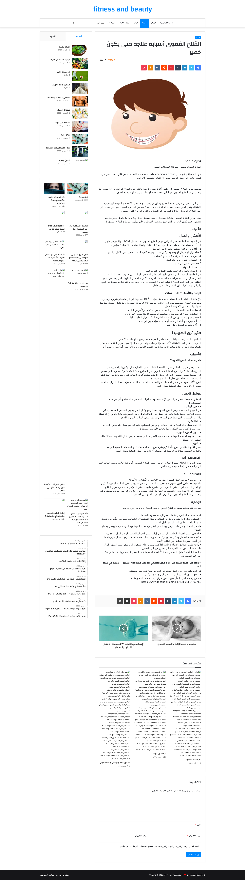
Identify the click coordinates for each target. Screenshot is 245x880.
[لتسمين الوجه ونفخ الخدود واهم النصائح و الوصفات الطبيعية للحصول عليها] (77, 504)
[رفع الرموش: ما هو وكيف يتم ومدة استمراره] (54, 188)
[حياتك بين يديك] (150, 711)
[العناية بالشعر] (80, 50)
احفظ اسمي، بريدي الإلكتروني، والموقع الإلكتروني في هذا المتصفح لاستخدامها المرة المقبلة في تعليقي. (159, 846)
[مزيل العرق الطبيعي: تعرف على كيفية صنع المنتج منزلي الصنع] (77, 246)
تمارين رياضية (64, 160)
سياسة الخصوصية (47, 875)
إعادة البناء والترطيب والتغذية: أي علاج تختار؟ (55, 514)
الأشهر (53, 36)
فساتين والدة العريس (61, 85)
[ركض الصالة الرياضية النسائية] (80, 151)
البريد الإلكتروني (194, 835)
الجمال (153, 23)
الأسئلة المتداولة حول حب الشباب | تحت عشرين (78, 229)
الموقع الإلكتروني (141, 835)
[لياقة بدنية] (80, 139)
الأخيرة (79, 36)
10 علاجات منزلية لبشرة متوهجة (78, 284)
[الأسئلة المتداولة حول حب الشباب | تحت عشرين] (77, 217)
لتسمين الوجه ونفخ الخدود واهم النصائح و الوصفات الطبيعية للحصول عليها (78, 518)
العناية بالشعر (64, 47)
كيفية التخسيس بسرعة (60, 59)
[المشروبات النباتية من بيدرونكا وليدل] (114, 715)
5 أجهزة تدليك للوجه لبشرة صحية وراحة (56, 227)
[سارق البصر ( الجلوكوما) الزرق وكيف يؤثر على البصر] (54, 375)
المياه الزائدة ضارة (193, 759)
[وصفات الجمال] (80, 113)
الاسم (198, 825)
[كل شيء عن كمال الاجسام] (80, 101)
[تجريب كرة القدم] (80, 76)
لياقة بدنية (65, 135)
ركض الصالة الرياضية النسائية (58, 148)
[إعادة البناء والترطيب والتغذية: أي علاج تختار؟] (54, 504)
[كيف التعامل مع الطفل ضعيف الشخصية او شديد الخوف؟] (54, 246)
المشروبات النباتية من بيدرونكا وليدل (115, 762)
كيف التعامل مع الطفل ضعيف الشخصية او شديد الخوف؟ (55, 257)
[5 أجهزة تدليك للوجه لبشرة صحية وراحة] (54, 217)
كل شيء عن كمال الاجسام (58, 97)
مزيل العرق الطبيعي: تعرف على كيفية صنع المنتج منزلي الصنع (78, 257)
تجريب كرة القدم (63, 72)
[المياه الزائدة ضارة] (185, 714)
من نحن (58, 875)
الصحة (144, 23)
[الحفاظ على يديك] (80, 126)
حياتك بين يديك (159, 754)
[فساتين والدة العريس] (80, 88)
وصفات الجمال (63, 110)
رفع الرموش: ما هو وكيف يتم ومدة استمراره (56, 200)
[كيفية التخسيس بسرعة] (80, 63)
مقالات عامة (125, 23)
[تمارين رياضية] (80, 164)
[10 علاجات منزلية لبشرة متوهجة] (77, 274)
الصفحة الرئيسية (166, 23)
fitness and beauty (195, 875)
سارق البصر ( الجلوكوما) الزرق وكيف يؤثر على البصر (54, 487)
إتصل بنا (66, 875)
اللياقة (136, 23)
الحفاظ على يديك (62, 122)
